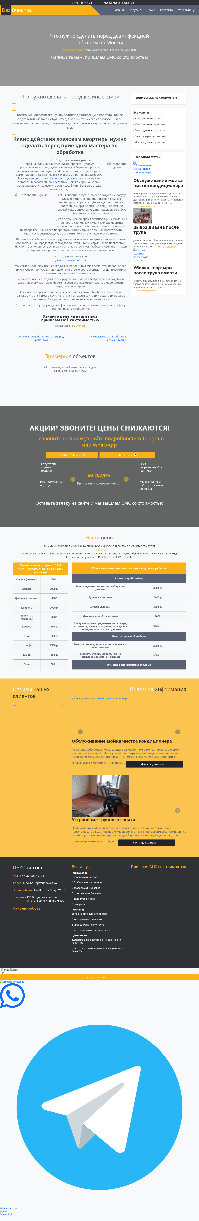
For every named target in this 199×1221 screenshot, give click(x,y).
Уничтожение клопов (147, 118)
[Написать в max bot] (6, 1214)
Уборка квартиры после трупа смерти (155, 270)
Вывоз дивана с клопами (149, 130)
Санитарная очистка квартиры (91, 930)
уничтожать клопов (48, 178)
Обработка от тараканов (87, 882)
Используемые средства (149, 142)
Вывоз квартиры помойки (150, 136)
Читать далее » (146, 206)
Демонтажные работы (70, 260)
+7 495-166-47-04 (32, 876)
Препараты (78, 904)
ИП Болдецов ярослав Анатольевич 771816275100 (45, 899)
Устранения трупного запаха (89, 913)
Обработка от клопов (84, 877)
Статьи (80, 49)
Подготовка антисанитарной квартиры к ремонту (97, 950)
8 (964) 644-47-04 (72, 455)
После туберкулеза (83, 898)
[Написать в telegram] (99, 1107)
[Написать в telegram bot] (9, 1208)
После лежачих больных (86, 893)
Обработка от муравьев (86, 887)
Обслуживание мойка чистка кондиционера (158, 182)
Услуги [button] (134, 10)
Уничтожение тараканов (149, 124)
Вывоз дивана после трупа (156, 229)
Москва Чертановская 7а (40, 883)
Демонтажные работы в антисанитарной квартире (97, 941)
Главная (119, 10)
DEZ (27, 868)
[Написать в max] (3, 1211)
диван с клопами (78, 178)
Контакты (166, 10)
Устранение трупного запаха (103, 819)
